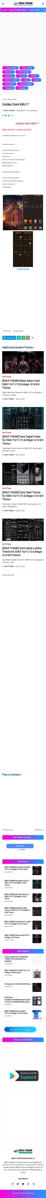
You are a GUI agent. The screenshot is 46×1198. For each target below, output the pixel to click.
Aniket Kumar (29, 1193)
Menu (3, 3)
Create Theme (10, 68)
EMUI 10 (8, 72)
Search (43, 3)
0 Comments (33, 110)
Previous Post (8, 830)
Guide (36, 80)
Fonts (26, 80)
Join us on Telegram (21, 1029)
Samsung (8, 88)
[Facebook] (6, 115)
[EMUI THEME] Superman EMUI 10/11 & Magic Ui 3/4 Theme (17, 936)
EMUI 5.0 (8, 76)
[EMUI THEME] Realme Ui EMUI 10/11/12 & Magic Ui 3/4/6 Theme (16, 1012)
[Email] (12, 115)
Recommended (25, 84)
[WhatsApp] (23, 338)
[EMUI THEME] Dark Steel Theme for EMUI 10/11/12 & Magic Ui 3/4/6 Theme (22, 496)
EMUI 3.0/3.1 (23, 72)
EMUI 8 (22, 76)
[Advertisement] (23, 39)
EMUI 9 (34, 76)
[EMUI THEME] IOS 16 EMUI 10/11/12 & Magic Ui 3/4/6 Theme (17, 971)
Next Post (39, 830)
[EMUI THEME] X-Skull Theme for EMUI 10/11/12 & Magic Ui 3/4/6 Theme (18, 923)
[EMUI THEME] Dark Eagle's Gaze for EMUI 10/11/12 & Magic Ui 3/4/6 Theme (22, 440)
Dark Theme (27, 68)
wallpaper (22, 88)
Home (4, 10)
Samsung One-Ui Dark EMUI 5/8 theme (18, 984)
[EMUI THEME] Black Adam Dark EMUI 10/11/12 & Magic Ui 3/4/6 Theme (21, 384)
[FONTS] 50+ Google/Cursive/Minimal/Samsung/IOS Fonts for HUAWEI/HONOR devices (17, 1000)
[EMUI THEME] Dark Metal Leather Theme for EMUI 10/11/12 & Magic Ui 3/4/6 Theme (22, 552)
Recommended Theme (18, 10)
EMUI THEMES (11, 80)
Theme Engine (34, 10)
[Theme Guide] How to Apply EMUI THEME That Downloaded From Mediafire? (16, 959)
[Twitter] (9, 115)
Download (23, 269)
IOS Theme (9, 84)
